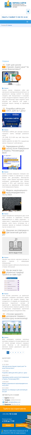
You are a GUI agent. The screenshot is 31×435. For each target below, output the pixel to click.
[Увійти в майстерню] (28, 11)
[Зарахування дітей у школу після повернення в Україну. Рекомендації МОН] (11, 163)
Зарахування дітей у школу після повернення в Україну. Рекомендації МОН (15, 149)
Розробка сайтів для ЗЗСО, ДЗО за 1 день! (16, 109)
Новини (6, 88)
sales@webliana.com (14, 402)
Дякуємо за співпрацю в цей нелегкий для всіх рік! (15, 232)
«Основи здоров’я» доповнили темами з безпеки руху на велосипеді (14, 316)
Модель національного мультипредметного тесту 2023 (14, 192)
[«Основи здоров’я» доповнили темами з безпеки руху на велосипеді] (11, 328)
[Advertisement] (15, 43)
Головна (3, 25)
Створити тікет (21, 425)
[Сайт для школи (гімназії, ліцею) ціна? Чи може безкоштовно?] (11, 79)
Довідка (8, 425)
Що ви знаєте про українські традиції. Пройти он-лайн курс (13, 272)
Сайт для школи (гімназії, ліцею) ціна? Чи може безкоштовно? (15, 67)
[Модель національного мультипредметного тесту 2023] (11, 204)
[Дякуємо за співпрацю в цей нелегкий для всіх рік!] (15, 246)
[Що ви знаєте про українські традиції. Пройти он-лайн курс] (11, 284)
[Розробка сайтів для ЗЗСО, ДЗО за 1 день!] (11, 120)
